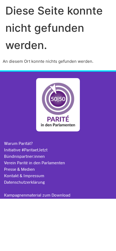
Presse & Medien (19, 169)
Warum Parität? (18, 143)
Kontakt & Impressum (24, 175)
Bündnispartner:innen (24, 156)
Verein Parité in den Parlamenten (34, 163)
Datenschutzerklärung (24, 182)
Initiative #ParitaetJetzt (25, 150)
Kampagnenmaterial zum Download (37, 195)
